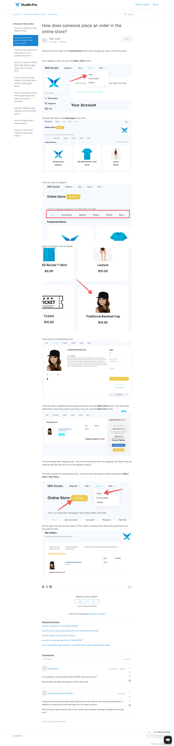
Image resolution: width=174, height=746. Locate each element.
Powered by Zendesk (163, 744)
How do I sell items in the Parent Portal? (25, 29)
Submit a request (142, 4)
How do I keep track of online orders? (24, 122)
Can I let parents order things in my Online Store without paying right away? (25, 81)
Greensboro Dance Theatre (60, 693)
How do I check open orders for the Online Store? (23, 133)
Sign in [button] (155, 4)
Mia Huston (53, 668)
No (94, 601)
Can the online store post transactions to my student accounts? (25, 53)
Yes (80, 601)
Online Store (53, 14)
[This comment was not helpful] (130, 676)
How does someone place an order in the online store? (23, 40)
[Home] (26, 4)
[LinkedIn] (50, 587)
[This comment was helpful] (130, 668)
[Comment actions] (130, 680)
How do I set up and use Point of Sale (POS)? (62, 640)
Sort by (127, 659)
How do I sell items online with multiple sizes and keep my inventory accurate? (25, 97)
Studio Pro (17, 14)
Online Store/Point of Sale (34, 14)
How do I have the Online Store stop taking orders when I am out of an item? (25, 66)
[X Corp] (47, 587)
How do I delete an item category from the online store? (25, 111)
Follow (127, 39)
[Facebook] (43, 587)
